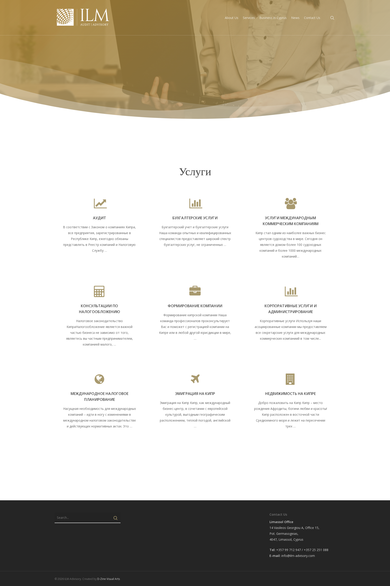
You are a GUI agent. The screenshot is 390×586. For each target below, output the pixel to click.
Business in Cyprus (273, 18)
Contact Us (312, 18)
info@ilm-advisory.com (298, 556)
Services (249, 18)
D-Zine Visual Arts (108, 579)
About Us (231, 18)
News (295, 18)
